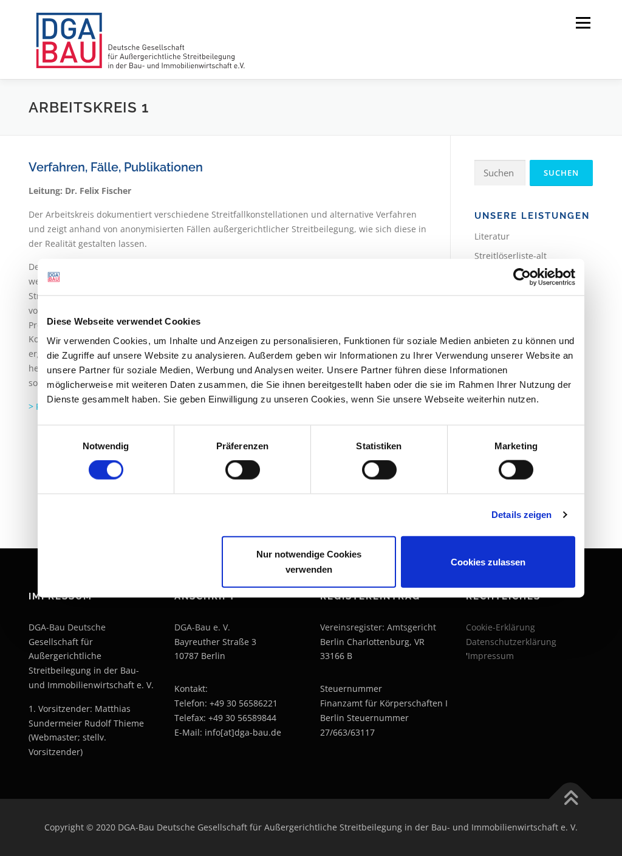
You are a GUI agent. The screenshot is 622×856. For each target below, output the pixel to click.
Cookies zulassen (488, 561)
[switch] (242, 470)
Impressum (491, 655)
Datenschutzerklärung (511, 641)
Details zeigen (521, 514)
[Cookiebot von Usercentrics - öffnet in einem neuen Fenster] (522, 277)
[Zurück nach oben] (570, 799)
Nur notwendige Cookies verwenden (308, 561)
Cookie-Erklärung (500, 627)
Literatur (492, 236)
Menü (582, 23)
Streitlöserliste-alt (510, 255)
